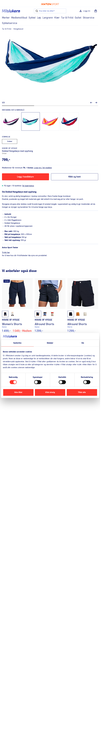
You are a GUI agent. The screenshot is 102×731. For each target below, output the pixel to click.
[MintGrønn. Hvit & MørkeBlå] (31, 121)
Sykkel (32, 17)
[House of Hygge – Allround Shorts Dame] (50, 305)
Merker (6, 17)
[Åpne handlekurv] (95, 10)
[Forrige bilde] (91, 103)
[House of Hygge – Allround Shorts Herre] (82, 305)
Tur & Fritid (67, 17)
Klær (57, 17)
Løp (39, 17)
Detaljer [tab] (50, 343)
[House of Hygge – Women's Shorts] (17, 305)
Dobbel (9, 141)
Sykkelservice (9, 23)
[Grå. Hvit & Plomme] (11, 121)
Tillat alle (82, 392)
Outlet (78, 17)
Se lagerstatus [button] (28, 186)
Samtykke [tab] (17, 343)
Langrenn (48, 17)
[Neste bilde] (96, 103)
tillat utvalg (50, 392)
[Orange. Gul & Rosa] (50, 121)
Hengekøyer (18, 29)
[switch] (37, 382)
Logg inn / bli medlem (43, 168)
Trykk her (6, 252)
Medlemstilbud (19, 17)
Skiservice (88, 17)
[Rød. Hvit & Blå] (69, 121)
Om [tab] (82, 343)
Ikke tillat (18, 392)
